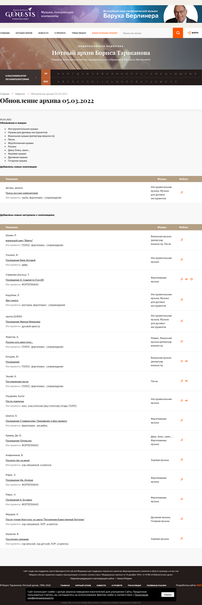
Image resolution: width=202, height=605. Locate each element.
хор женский (28, 543)
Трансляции (79, 33)
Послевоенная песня (17, 381)
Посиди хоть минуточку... (19, 342)
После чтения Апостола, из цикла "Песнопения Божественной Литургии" (45, 519)
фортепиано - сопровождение (45, 197)
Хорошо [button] (168, 594)
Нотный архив (24, 33)
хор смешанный (30, 465)
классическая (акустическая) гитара (47, 405)
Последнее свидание (17, 539)
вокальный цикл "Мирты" (19, 240)
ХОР (42, 524)
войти (195, 32)
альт (24, 405)
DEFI (199, 585)
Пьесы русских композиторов (22, 193)
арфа (24, 264)
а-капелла (45, 465)
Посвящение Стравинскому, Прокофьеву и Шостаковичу (36, 421)
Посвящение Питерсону (19, 440)
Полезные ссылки (156, 585)
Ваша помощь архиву (104, 33)
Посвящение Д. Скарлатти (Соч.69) (25, 280)
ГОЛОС (26, 245)
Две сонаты (12, 300)
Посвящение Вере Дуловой (20, 260)
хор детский (43, 543)
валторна (27, 305)
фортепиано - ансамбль (35, 425)
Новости (43, 33)
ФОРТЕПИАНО (30, 284)
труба (25, 197)
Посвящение (12, 362)
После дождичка (15, 401)
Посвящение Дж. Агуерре (19, 480)
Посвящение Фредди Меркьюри (23, 321)
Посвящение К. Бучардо (19, 499)
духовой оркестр (31, 326)
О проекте (60, 33)
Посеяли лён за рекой (18, 460)
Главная (5, 33)
